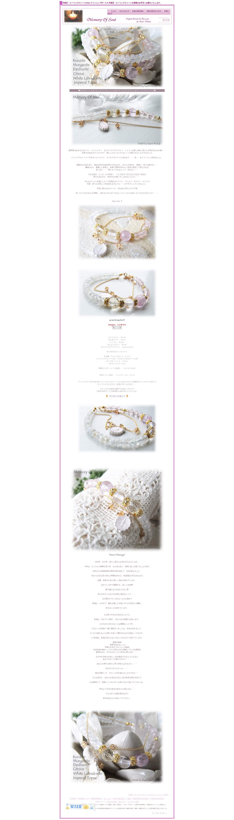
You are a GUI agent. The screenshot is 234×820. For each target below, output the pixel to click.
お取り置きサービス (153, 11)
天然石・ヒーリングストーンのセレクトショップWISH (148, 795)
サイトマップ (124, 11)
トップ (113, 11)
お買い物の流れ (137, 11)
